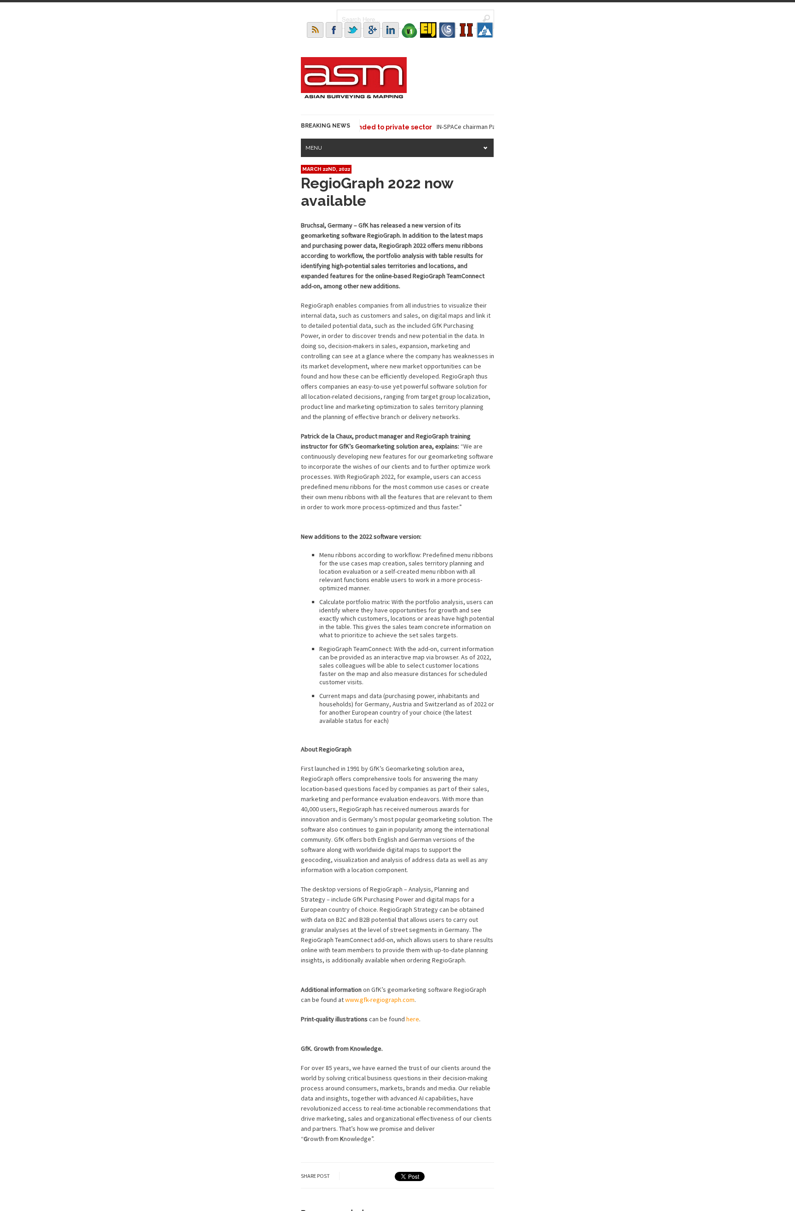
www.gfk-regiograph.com (380, 1000)
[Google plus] (371, 30)
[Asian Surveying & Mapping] (354, 95)
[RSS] (315, 30)
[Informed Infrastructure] (466, 30)
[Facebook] (334, 30)
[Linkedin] (390, 30)
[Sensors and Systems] (447, 30)
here (412, 1019)
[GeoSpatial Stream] (485, 30)
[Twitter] (353, 30)
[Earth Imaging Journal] (428, 30)
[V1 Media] (409, 30)
